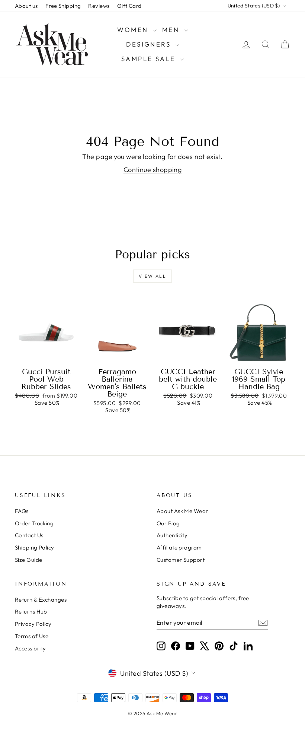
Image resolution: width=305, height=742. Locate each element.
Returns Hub (31, 611)
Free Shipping (63, 5)
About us (26, 5)
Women (134, 30)
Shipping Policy (34, 547)
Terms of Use (31, 636)
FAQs (22, 511)
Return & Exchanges (41, 599)
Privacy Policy (33, 623)
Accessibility (30, 648)
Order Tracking (34, 523)
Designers (150, 44)
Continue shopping (152, 169)
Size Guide (28, 559)
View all (152, 276)
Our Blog (168, 523)
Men (172, 30)
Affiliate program (179, 547)
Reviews (98, 5)
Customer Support (181, 559)
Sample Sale (149, 59)
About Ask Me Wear (182, 511)
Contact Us (29, 535)
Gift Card (129, 5)
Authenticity (172, 535)
